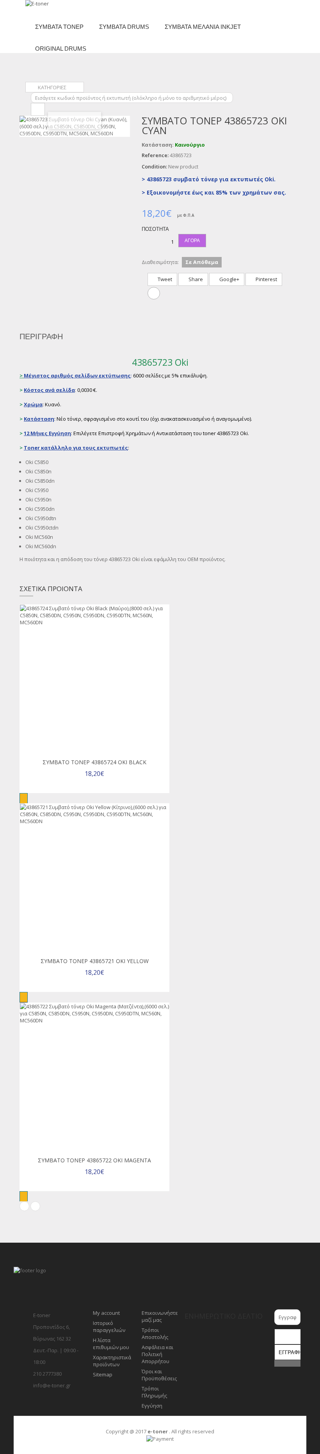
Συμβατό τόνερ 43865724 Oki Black (94, 762)
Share (195, 279)
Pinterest (265, 279)
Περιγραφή (41, 336)
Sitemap (102, 1374)
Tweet (164, 279)
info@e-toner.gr (52, 1385)
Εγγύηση (152, 1405)
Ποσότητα (155, 229)
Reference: (155, 155)
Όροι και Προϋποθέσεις (159, 1375)
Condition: (154, 166)
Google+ (228, 279)
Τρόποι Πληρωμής (154, 1392)
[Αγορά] (24, 798)
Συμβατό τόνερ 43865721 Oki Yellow (95, 961)
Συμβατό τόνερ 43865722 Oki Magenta (94, 1160)
